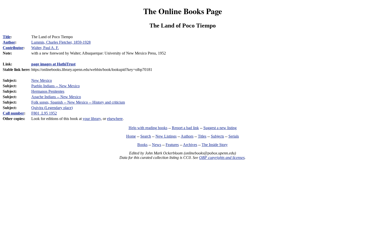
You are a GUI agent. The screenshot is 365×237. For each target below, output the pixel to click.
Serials (233, 136)
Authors (187, 136)
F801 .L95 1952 (44, 113)
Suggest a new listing (220, 128)
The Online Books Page (182, 11)
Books (142, 145)
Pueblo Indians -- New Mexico (55, 86)
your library (92, 119)
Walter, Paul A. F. (45, 48)
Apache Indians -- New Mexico (56, 97)
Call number (13, 113)
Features (172, 145)
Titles (202, 136)
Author (9, 42)
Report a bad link (185, 128)
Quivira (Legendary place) (52, 108)
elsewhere (115, 119)
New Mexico (41, 80)
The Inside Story (215, 145)
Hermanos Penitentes (47, 91)
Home (131, 136)
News (156, 145)
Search (145, 136)
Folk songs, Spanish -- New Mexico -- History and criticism (78, 102)
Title (6, 37)
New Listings (166, 136)
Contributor (13, 48)
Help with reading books (148, 128)
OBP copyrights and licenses (222, 157)
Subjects (217, 136)
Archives (190, 145)
